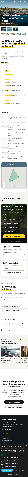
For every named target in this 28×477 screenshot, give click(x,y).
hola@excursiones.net (8, 299)
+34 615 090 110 (17, 390)
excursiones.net (9, 420)
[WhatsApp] (10, 429)
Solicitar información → (14, 272)
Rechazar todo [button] (20, 470)
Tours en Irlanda (6, 436)
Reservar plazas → (14, 256)
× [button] (26, 445)
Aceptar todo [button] (7, 470)
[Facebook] (2, 429)
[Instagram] (5, 429)
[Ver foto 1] (3, 29)
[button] (4, 62)
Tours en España (6, 438)
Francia (3, 442)
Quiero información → (14, 402)
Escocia (4, 440)
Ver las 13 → (23, 340)
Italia (7, 442)
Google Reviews (22, 34)
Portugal (12, 442)
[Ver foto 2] (9, 29)
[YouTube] (7, 429)
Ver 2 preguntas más (9, 330)
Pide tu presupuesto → (14, 236)
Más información (21, 451)
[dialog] (14, 460)
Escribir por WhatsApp (15, 407)
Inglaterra (9, 440)
